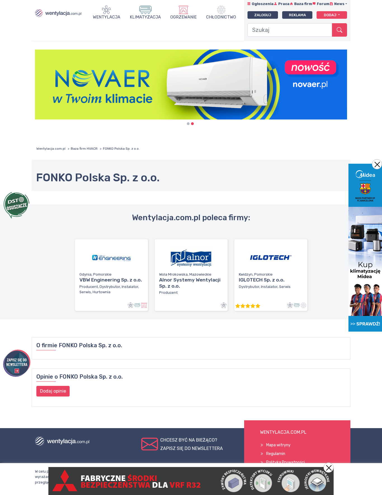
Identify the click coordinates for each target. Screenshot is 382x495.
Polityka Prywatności (285, 462)
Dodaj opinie (53, 391)
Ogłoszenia (262, 4)
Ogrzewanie (183, 17)
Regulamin (275, 453)
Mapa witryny (278, 445)
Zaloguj (262, 15)
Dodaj (330, 15)
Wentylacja (106, 17)
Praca (283, 4)
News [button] (339, 4)
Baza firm (303, 4)
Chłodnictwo (221, 17)
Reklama (297, 15)
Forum (323, 4)
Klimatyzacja (145, 17)
